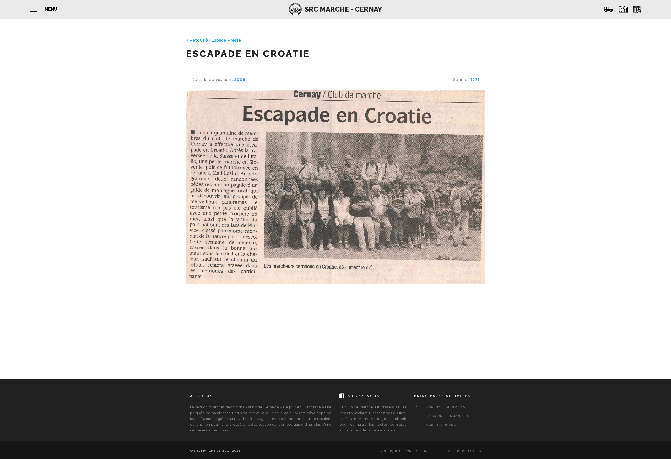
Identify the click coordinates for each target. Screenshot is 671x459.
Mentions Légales (464, 451)
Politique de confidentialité (407, 451)
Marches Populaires (445, 407)
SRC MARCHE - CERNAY (343, 9)
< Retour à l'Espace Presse (213, 40)
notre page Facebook (385, 418)
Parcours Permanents (447, 416)
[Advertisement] (335, 326)
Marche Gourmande (444, 425)
